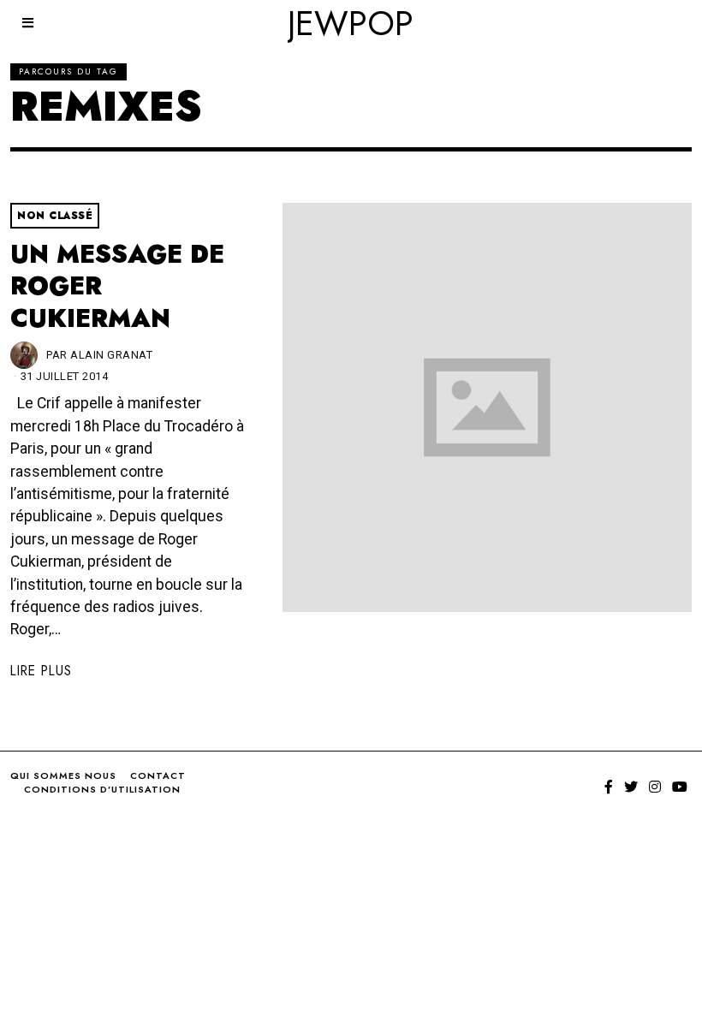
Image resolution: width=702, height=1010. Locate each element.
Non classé (54, 215)
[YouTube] (680, 786)
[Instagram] (655, 786)
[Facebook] (608, 786)
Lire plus (41, 670)
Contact (158, 775)
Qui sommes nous (63, 775)
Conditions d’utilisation (102, 789)
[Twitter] (631, 786)
